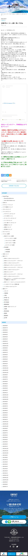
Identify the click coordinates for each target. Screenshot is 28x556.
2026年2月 (5, 339)
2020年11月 (5, 477)
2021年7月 (5, 459)
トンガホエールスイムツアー (10, 286)
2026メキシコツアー (8, 271)
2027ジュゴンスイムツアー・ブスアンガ (13, 274)
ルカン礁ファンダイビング (10, 222)
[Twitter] (5, 174)
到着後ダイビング (8, 224)
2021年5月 (5, 464)
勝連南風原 (6, 304)
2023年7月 (5, 406)
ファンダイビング (7, 211)
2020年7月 (5, 486)
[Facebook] (2, 174)
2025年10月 (5, 345)
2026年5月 (5, 332)
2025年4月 (5, 359)
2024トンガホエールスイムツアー (11, 258)
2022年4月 (5, 439)
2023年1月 (5, 419)
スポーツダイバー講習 (10, 242)
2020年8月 (5, 484)
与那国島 (6, 293)
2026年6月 (5, 330)
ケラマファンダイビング (9, 213)
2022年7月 (5, 432)
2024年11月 (5, 370)
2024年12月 (5, 368)
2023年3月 (5, 415)
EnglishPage (6, 196)
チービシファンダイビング (10, 218)
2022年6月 (5, 435)
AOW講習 (7, 249)
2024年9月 (5, 374)
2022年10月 (5, 426)
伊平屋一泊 (6, 297)
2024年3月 (5, 388)
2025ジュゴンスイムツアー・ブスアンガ (13, 260)
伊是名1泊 (6, 299)
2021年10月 (5, 453)
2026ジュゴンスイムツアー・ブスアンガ (13, 267)
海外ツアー (5, 256)
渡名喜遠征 (6, 311)
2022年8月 (5, 430)
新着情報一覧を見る (14, 185)
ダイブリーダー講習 (9, 245)
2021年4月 (5, 466)
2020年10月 (5, 479)
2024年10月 (5, 372)
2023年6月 (5, 408)
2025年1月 (5, 365)
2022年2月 (5, 444)
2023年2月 (5, 417)
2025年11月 (5, 343)
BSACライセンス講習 (9, 236)
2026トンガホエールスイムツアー (11, 269)
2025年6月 (5, 354)
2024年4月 (5, 385)
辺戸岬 (5, 317)
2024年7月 (5, 379)
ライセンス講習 (6, 233)
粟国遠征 (6, 315)
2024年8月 (5, 377)
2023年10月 (5, 399)
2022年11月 (5, 423)
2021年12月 (5, 448)
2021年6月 (5, 461)
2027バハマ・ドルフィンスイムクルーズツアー (14, 282)
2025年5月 (5, 356)
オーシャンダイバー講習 (10, 238)
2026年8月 (5, 325)
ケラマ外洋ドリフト (8, 216)
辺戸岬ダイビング (8, 229)
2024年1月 (5, 392)
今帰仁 (5, 295)
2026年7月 (5, 327)
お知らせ (3, 20)
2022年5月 (5, 437)
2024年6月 (5, 381)
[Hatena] (7, 174)
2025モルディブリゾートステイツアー (12, 265)
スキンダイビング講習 (10, 240)
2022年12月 (5, 421)
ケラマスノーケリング (8, 204)
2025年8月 (5, 350)
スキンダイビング (7, 209)
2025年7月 (5, 352)
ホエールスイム (6, 231)
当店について (6, 254)
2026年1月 (5, 341)
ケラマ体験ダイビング (8, 207)
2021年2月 (5, 470)
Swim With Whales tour (9, 200)
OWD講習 (7, 251)
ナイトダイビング (8, 220)
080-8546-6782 (15, 504)
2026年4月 (5, 334)
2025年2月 (5, 363)
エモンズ (6, 290)
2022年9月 (5, 428)
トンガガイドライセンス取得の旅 (11, 284)
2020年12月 (5, 475)
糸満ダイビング (7, 227)
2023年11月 (5, 397)
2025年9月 (5, 347)
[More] (10, 174)
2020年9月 (5, 482)
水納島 (5, 308)
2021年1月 (5, 473)
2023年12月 (5, 394)
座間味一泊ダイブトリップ (10, 306)
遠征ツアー (5, 288)
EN (9, 2)
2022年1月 (5, 446)
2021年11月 (5, 450)
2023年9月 (5, 401)
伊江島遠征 (6, 302)
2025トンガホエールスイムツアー (11, 262)
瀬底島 (5, 313)
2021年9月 (5, 455)
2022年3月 (5, 441)
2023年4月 (5, 412)
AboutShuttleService (9, 198)
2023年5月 (5, 410)
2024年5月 (5, 383)
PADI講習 (6, 247)
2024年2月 (5, 390)
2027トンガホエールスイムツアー (11, 276)
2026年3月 (5, 336)
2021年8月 (5, 457)
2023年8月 (5, 403)
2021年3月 (5, 468)
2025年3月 (5, 361)
